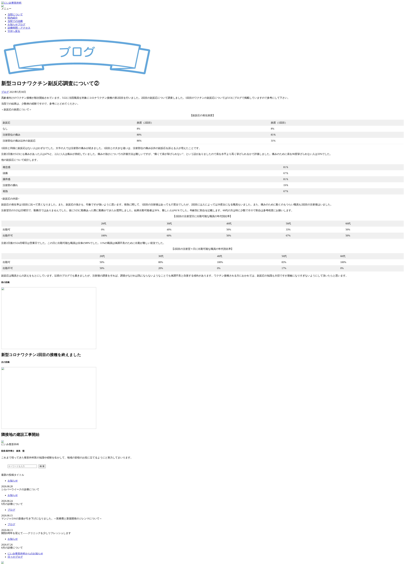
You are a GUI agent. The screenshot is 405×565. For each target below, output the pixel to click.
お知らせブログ (16, 24)
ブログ (5, 92)
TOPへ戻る (14, 31)
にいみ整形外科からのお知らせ (25, 553)
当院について (15, 14)
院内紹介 (13, 17)
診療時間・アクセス (19, 27)
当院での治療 (15, 21)
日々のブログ (15, 556)
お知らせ (13, 480)
